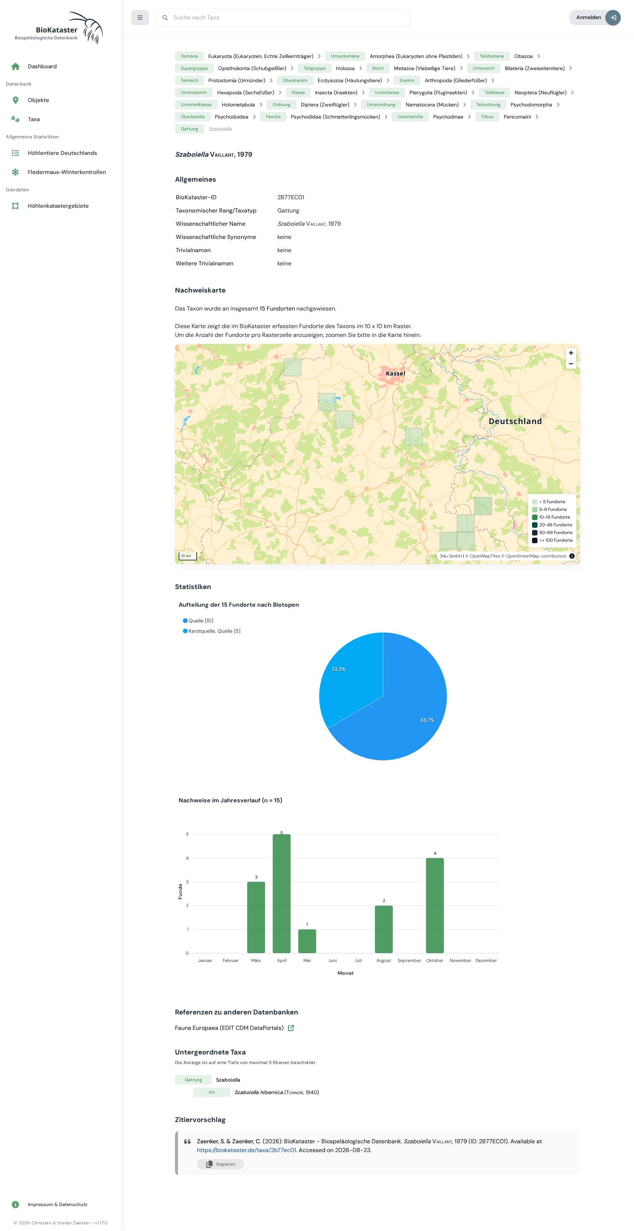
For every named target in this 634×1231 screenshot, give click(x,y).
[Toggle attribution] (572, 556)
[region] (388, 454)
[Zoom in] (571, 353)
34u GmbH (451, 556)
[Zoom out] (571, 363)
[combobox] (283, 17)
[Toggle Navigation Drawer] (140, 17)
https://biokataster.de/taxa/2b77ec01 (246, 1150)
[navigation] (60, 137)
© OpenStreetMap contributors (533, 556)
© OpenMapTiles (482, 556)
